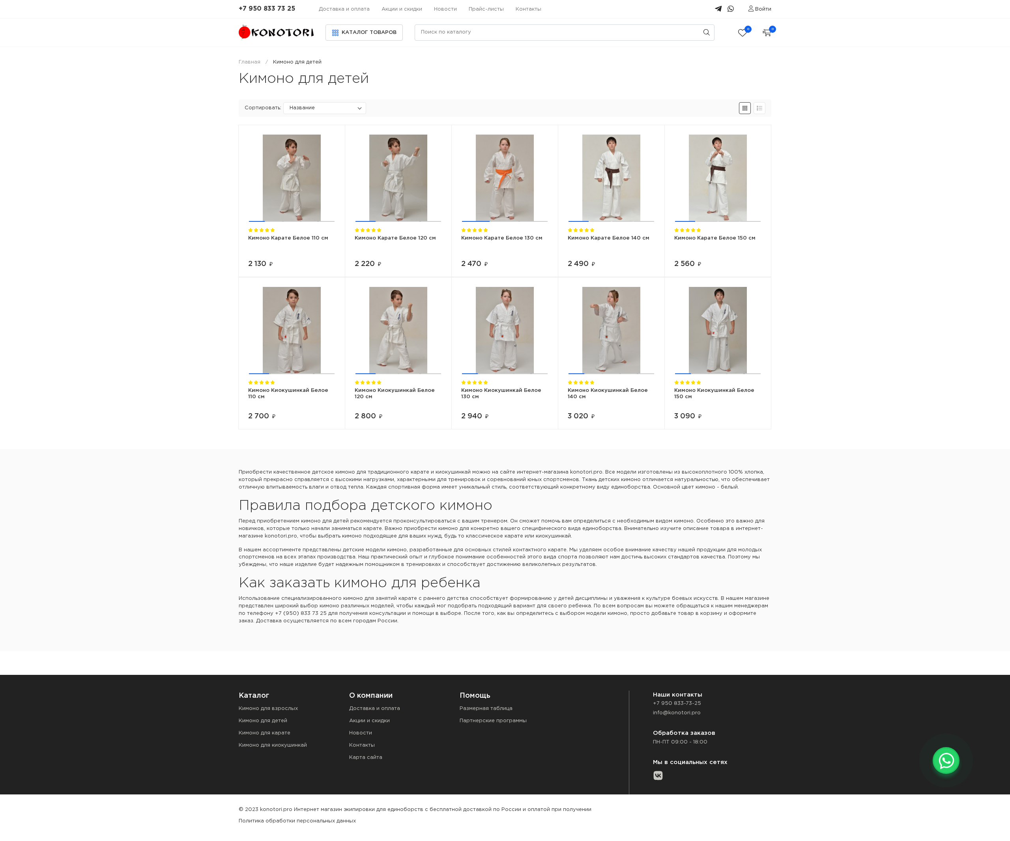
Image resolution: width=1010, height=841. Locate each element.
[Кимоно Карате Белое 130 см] (504, 178)
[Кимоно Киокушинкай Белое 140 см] (611, 330)
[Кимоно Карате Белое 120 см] (398, 178)
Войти (763, 9)
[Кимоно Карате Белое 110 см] (291, 178)
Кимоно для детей (263, 721)
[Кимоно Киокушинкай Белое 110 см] (291, 330)
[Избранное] (742, 32)
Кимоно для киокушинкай (273, 745)
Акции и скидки (402, 9)
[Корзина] (767, 32)
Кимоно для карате (264, 733)
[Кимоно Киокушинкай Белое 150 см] (717, 330)
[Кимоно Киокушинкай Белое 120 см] (398, 330)
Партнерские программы (493, 721)
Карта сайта (365, 757)
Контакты (528, 9)
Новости (445, 9)
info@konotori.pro (677, 713)
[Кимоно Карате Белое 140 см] (611, 178)
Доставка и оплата (344, 9)
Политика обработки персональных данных (297, 821)
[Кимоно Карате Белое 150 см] (717, 178)
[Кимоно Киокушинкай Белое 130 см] (504, 330)
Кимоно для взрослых (268, 708)
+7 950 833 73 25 (267, 9)
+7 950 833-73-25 (677, 703)
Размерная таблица (486, 708)
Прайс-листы (486, 9)
